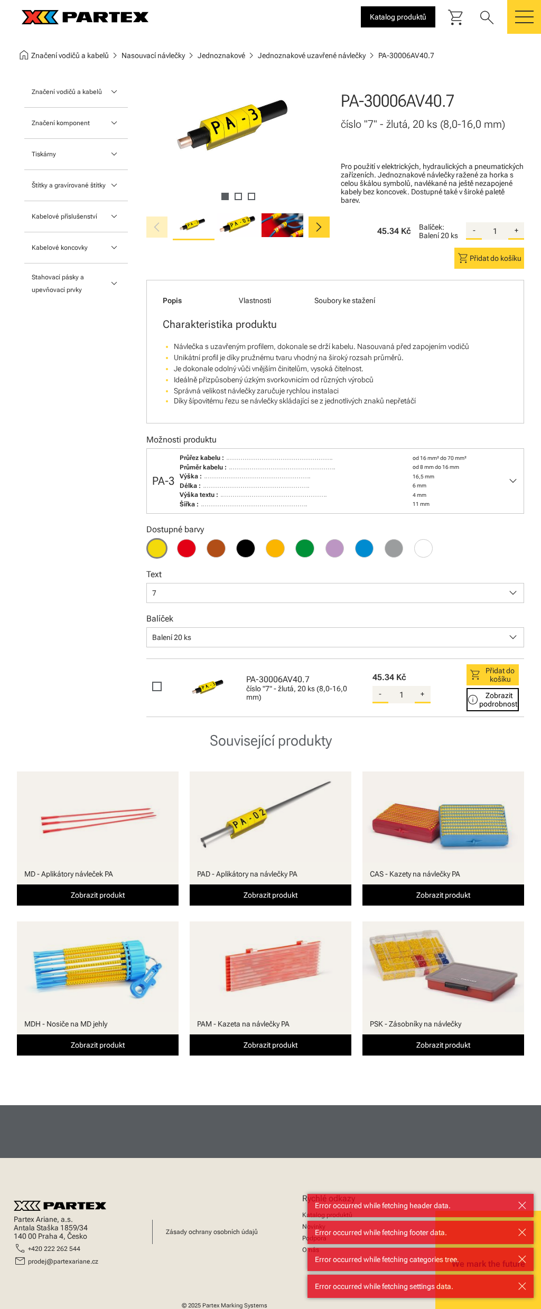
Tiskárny (44, 154)
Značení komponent (61, 123)
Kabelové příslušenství (64, 216)
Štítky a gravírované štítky (69, 185)
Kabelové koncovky (60, 247)
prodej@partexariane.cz (63, 1261)
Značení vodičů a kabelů (67, 92)
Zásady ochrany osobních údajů (212, 1232)
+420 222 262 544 (54, 1249)
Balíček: (431, 227)
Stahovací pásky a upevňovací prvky (58, 284)
